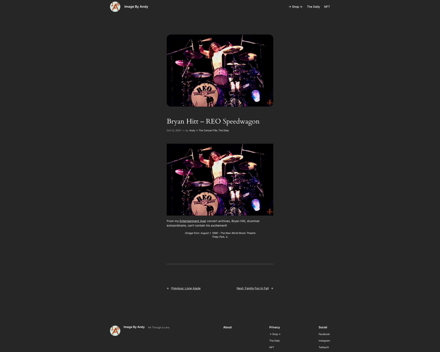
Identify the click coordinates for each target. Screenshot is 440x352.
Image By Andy (136, 6)
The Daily (223, 130)
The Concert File (208, 130)
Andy (192, 130)
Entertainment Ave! (193, 221)
